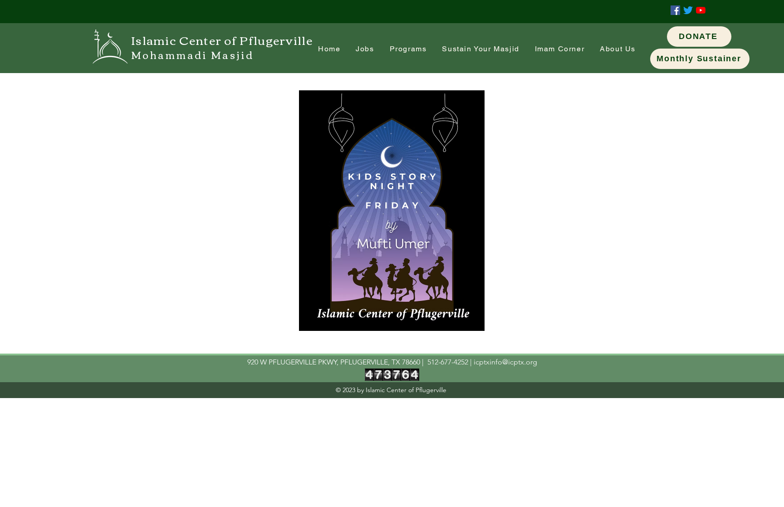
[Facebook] (675, 10)
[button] (560, 49)
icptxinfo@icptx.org (505, 362)
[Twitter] (688, 10)
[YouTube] (701, 10)
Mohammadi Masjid (192, 54)
